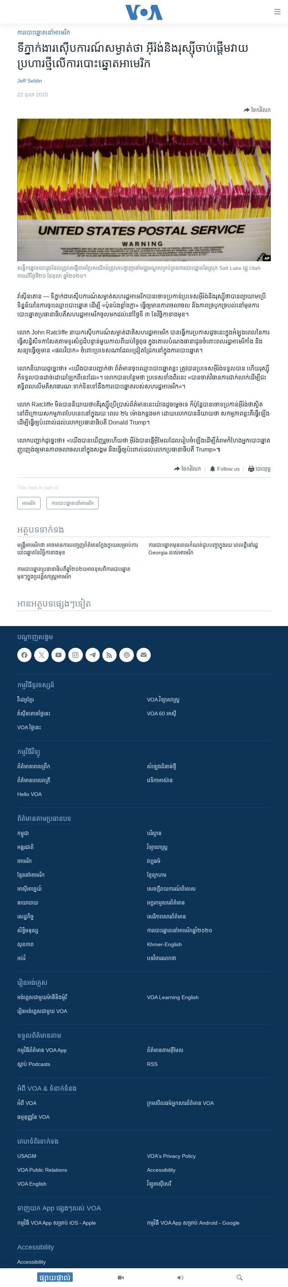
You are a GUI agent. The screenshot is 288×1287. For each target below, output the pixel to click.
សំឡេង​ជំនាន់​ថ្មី (161, 766)
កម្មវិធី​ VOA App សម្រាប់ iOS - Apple (56, 1223)
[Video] (121, 1277)
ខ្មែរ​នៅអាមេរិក (31, 875)
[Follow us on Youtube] (58, 655)
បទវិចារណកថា (161, 958)
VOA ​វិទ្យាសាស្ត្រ (163, 700)
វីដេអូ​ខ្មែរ (25, 700)
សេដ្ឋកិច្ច (25, 917)
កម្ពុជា (23, 833)
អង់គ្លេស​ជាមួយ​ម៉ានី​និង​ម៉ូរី (42, 997)
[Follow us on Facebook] (24, 655)
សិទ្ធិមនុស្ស (27, 930)
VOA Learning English (173, 997)
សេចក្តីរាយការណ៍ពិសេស (171, 889)
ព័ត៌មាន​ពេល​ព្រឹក (33, 766)
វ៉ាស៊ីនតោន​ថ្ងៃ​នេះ (33, 713)
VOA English (31, 1184)
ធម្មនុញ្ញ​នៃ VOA (33, 1117)
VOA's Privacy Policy (171, 1156)
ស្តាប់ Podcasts (33, 1064)
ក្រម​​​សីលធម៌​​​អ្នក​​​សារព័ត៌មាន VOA (180, 1103)
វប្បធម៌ (153, 861)
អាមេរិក (24, 861)
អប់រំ (21, 958)
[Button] (257, 109)
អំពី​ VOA (26, 1103)
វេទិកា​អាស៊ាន (160, 780)
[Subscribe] (143, 655)
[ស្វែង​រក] (239, 1277)
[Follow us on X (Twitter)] (41, 655)
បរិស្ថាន (154, 833)
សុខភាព (25, 944)
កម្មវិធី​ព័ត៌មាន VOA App (42, 1050)
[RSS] (109, 655)
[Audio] (180, 1277)
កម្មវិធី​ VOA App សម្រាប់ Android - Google (193, 1223)
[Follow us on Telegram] (93, 655)
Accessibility (161, 1170)
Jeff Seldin (29, 81)
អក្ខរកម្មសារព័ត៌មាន (166, 903)
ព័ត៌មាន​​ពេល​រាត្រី (33, 780)
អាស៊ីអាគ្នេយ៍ (29, 889)
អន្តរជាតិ (25, 847)
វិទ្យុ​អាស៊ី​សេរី (159, 1184)
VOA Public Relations (42, 1170)
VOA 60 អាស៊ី (161, 713)
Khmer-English (164, 944)
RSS (152, 1064)
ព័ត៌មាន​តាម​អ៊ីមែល (165, 1050)
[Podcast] (126, 655)
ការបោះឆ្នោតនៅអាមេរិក (43, 32)
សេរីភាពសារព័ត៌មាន (166, 917)
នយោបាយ (27, 903)
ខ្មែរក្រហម (156, 875)
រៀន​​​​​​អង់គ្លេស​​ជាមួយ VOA (42, 1011)
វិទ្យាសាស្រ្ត (157, 847)
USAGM (26, 1156)
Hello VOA (29, 794)
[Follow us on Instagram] (75, 655)
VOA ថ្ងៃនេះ (29, 727)
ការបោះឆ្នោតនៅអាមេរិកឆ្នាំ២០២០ (179, 930)
